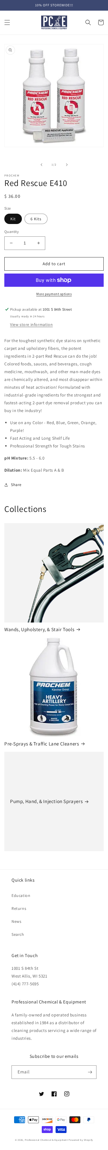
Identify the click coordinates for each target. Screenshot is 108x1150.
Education (21, 895)
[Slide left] (41, 164)
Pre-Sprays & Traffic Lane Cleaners (41, 744)
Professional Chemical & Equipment (46, 1139)
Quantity (11, 231)
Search (18, 934)
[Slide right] (66, 164)
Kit (13, 218)
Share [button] (16, 484)
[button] (7, 22)
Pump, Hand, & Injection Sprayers (46, 801)
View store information (31, 324)
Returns (19, 908)
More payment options (54, 294)
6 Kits (36, 218)
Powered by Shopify (81, 1139)
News (16, 921)
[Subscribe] (90, 1072)
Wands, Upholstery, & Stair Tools (39, 629)
